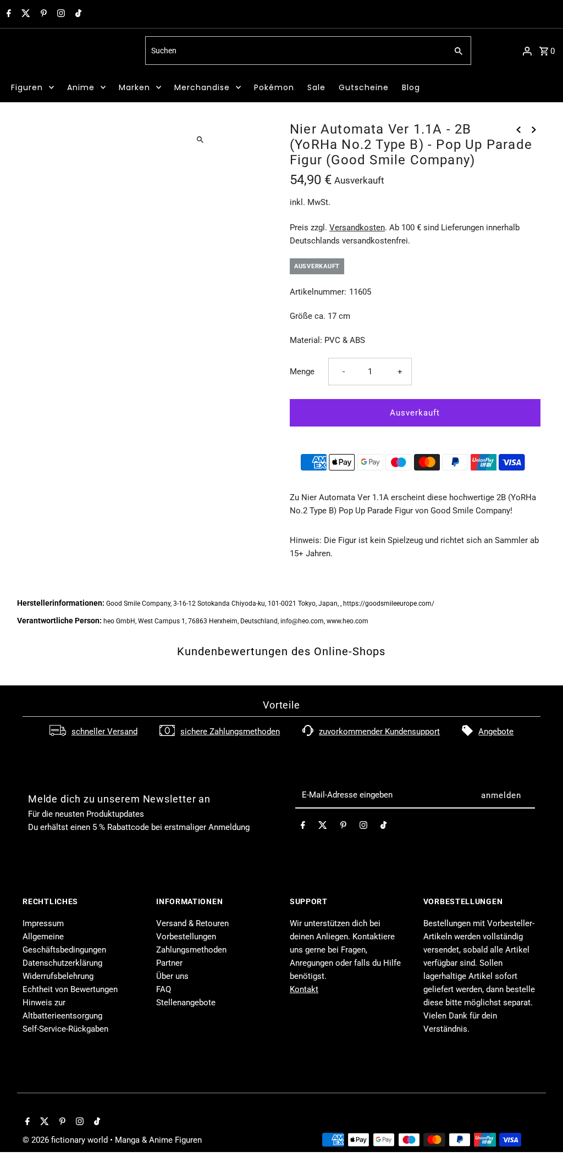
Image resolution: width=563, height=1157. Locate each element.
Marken (134, 87)
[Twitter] (24, 14)
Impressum (43, 923)
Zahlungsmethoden (191, 950)
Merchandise (202, 87)
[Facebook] (7, 14)
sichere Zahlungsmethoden (230, 732)
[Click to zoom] (200, 139)
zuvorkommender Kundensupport (379, 732)
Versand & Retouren (192, 923)
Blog (411, 87)
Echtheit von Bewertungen (70, 989)
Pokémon (274, 87)
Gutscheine (364, 87)
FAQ (163, 989)
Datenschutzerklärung (62, 963)
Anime (81, 87)
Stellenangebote (186, 1002)
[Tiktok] (77, 14)
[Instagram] (59, 14)
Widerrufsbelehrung (58, 976)
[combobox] (295, 50)
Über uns (172, 976)
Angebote (496, 732)
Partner (169, 963)
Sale (316, 87)
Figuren (27, 87)
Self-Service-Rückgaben (65, 1029)
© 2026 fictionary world (66, 1140)
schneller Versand (104, 732)
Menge (302, 372)
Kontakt (304, 989)
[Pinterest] (42, 14)
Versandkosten (357, 227)
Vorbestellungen (186, 937)
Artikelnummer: (318, 292)
